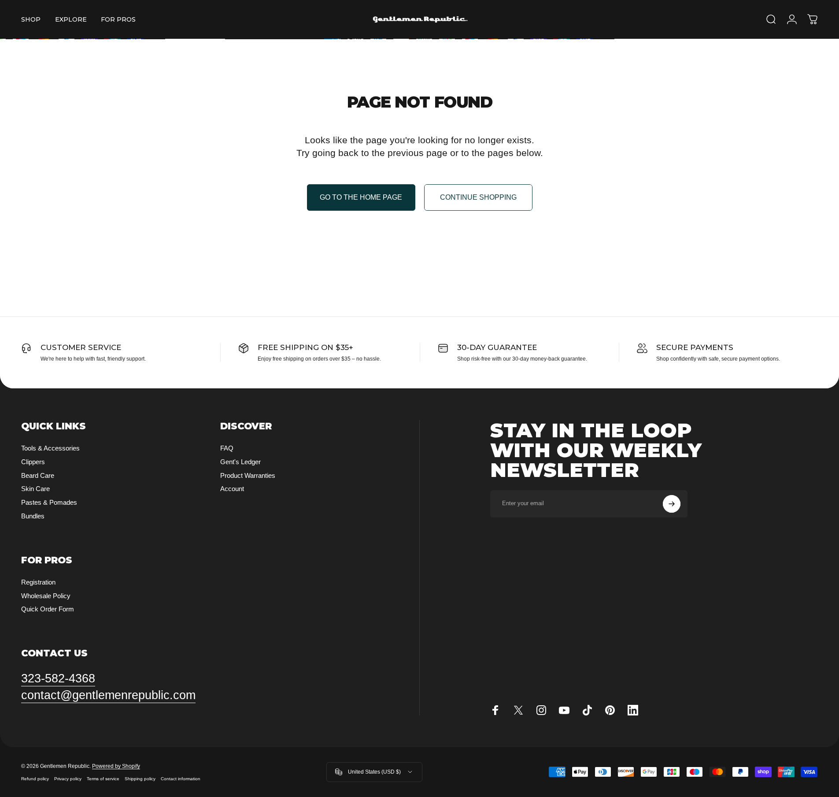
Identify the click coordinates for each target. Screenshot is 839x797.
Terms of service (103, 778)
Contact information (180, 778)
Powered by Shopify (116, 766)
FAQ (226, 448)
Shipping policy (140, 778)
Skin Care (35, 488)
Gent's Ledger (240, 462)
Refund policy (35, 778)
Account (232, 488)
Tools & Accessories (50, 448)
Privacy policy (67, 778)
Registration (38, 582)
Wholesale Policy (45, 596)
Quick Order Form (47, 609)
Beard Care (37, 475)
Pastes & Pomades (49, 502)
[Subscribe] (671, 504)
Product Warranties (247, 475)
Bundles (32, 516)
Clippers (33, 462)
